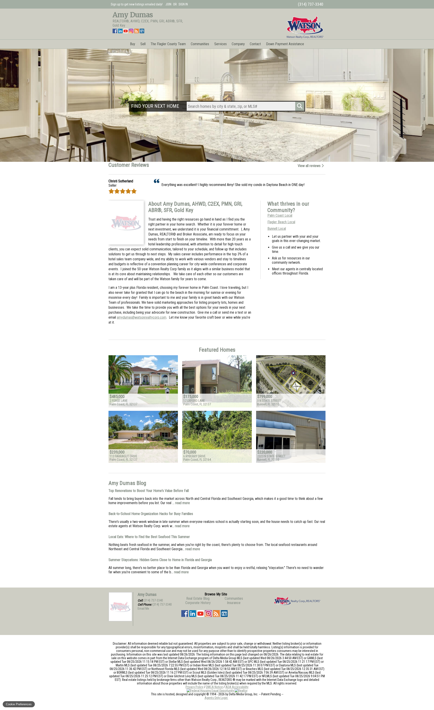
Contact (255, 44)
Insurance (234, 603)
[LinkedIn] (120, 32)
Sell (143, 44)
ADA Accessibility (236, 687)
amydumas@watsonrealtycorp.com (141, 317)
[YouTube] (125, 32)
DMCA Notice (214, 687)
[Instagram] (131, 32)
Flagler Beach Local (281, 222)
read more (182, 503)
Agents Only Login (216, 698)
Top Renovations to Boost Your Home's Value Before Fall (148, 491)
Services (220, 44)
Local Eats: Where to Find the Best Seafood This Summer (149, 537)
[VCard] (142, 32)
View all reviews (309, 166)
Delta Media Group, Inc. (243, 694)
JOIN (168, 4)
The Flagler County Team (168, 44)
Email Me (143, 608)
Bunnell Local (276, 228)
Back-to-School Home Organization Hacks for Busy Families (150, 514)
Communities (200, 44)
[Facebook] (115, 32)
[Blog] (136, 32)
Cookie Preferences (19, 704)
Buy (132, 44)
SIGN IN (183, 4)
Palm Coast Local (279, 215)
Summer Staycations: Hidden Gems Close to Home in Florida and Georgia (160, 560)
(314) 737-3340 (153, 600)
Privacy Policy (194, 687)
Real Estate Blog (198, 598)
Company (238, 44)
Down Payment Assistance (285, 44)
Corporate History (198, 603)
